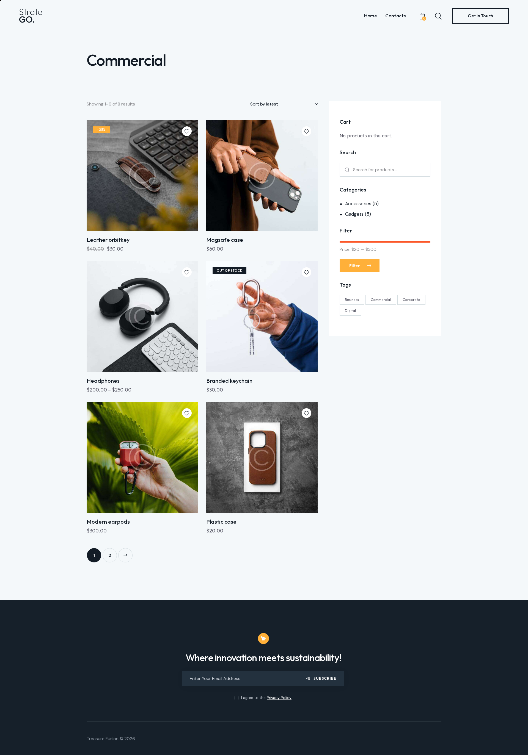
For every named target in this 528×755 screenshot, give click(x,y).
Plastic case (221, 521)
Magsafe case (224, 239)
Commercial (381, 299)
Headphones (103, 380)
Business (352, 299)
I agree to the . (266, 697)
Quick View (146, 225)
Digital (350, 310)
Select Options (108, 392)
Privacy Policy (279, 698)
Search (346, 169)
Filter (354, 265)
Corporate (411, 299)
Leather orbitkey (108, 239)
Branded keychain (229, 380)
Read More (224, 392)
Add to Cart (105, 251)
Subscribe (325, 678)
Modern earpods (108, 521)
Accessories (358, 204)
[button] (187, 131)
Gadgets (354, 214)
